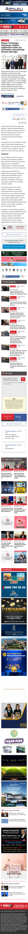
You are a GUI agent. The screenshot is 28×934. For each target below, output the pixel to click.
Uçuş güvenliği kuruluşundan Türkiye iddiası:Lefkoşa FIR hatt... (18, 820)
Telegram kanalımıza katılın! (15, 247)
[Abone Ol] (19, 119)
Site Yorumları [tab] (8, 416)
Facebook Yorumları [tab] (18, 417)
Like (10, 109)
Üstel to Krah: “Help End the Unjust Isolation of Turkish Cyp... (17, 814)
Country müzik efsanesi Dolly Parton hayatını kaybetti (17, 887)
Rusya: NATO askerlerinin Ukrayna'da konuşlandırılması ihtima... (17, 894)
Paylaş (16, 109)
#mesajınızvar (10, 228)
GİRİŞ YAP (23, 379)
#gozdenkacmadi (19, 228)
